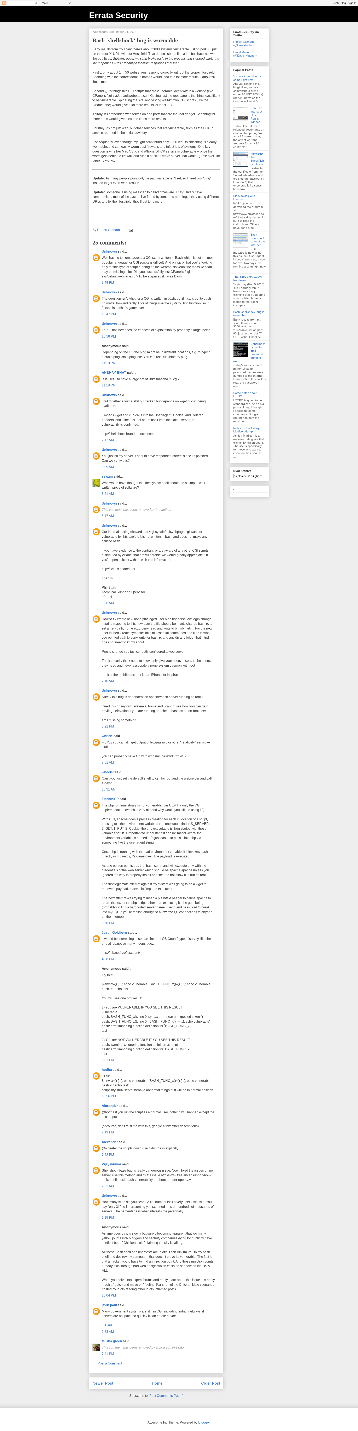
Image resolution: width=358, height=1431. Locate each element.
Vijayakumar (111, 1164)
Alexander (110, 1106)
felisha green (112, 1341)
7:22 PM (108, 1154)
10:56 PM (109, 1096)
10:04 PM (109, 1295)
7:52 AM (108, 1186)
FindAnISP (110, 799)
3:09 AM (108, 467)
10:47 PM (109, 314)
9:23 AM (108, 1331)
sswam (107, 476)
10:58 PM (109, 336)
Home (157, 1383)
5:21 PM (108, 726)
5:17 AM (108, 516)
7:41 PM (108, 1354)
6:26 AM (108, 603)
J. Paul (107, 1325)
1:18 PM (108, 1217)
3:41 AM (108, 493)
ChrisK (107, 736)
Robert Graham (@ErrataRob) (243, 43)
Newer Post (102, 1383)
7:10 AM (108, 681)
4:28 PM (108, 959)
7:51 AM (108, 762)
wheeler (108, 772)
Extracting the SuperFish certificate (257, 159)
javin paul (109, 1305)
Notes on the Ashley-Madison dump (246, 429)
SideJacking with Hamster (244, 197)
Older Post (210, 1383)
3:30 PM (108, 923)
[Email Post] (130, 230)
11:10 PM (109, 363)
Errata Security (118, 15)
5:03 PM (108, 1060)
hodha (107, 1069)
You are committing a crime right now (247, 78)
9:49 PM (108, 282)
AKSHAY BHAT (114, 372)
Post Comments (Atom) (166, 1395)
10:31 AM (109, 789)
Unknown (109, 251)
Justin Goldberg (114, 932)
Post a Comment (110, 1363)
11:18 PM (109, 385)
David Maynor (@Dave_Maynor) (245, 53)
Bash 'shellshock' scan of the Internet (257, 240)
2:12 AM (108, 440)
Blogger (204, 1422)
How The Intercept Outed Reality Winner (256, 114)
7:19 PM (108, 1132)
